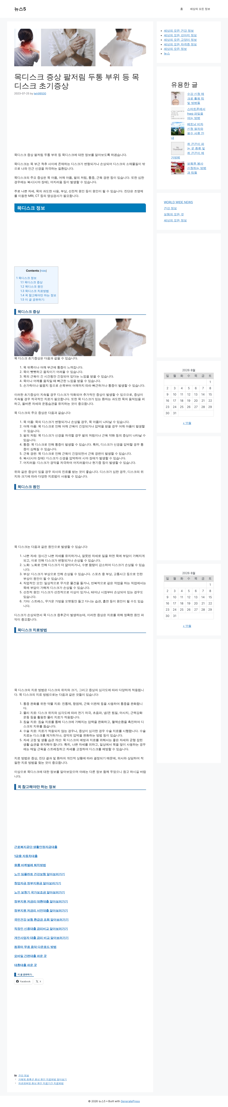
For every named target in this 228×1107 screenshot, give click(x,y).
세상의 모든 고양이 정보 (180, 40)
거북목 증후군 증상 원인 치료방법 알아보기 (42, 1079)
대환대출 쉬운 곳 (25, 965)
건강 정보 (23, 1075)
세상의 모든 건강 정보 (179, 30)
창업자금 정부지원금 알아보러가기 (37, 883)
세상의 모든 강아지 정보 (180, 35)
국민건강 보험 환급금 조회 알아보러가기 (41, 919)
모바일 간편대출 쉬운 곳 (30, 956)
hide (43, 270)
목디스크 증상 (31, 282)
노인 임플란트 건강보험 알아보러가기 (39, 874)
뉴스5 (20, 9)
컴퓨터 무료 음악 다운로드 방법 (35, 947)
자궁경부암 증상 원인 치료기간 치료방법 (41, 1083)
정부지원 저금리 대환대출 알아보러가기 (41, 901)
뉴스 (167, 53)
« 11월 (187, 423)
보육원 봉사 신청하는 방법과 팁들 (196, 168)
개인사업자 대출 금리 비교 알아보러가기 (41, 938)
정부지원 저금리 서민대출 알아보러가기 (41, 910)
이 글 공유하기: (32, 299)
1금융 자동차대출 (26, 856)
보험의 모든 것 (174, 214)
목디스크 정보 (26, 278)
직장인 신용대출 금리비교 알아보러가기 (41, 928)
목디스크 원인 (31, 286)
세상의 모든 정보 (200, 9)
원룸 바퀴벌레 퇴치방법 (30, 865)
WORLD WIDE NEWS (178, 202)
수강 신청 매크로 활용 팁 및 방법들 (195, 98)
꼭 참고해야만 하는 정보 (38, 295)
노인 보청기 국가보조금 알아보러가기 (39, 892)
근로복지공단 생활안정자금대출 (35, 847)
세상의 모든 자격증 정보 (180, 44)
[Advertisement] (80, 126)
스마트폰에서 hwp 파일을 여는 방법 (196, 113)
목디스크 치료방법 (34, 291)
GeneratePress (130, 1101)
